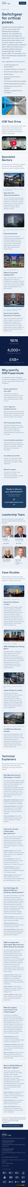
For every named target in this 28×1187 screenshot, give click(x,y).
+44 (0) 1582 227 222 (7, 1142)
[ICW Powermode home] (6, 3)
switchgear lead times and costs (17, 1119)
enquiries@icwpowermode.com (10, 1157)
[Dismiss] (26, 1185)
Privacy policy (5, 1166)
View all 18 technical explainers (12, 1125)
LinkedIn (7, 543)
